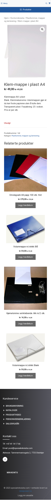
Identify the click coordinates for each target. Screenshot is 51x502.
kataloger (11, 410)
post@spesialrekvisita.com (20, 448)
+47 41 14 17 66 (13, 444)
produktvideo (13, 415)
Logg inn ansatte (25, 495)
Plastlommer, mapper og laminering (25, 136)
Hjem (6, 18)
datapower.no (25, 491)
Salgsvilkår (12, 423)
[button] (42, 29)
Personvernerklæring (18, 419)
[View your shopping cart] (49, 3)
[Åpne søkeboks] (46, 3)
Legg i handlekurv (25, 205)
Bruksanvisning (14, 406)
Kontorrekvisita (17, 18)
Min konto (12, 472)
